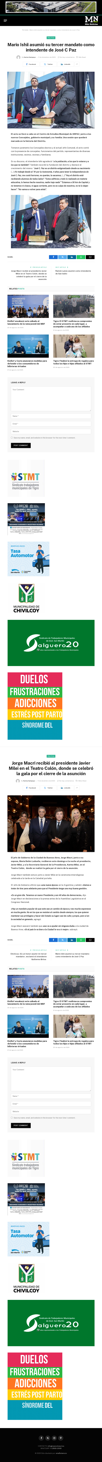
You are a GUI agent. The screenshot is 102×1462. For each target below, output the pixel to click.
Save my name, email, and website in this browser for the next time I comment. (44, 438)
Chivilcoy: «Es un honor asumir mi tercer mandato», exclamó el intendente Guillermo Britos (28, 956)
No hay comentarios (67, 57)
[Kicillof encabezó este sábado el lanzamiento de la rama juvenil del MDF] (28, 306)
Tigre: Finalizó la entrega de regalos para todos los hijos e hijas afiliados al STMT (73, 362)
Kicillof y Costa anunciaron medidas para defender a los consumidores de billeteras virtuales (27, 364)
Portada (25, 30)
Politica (51, 38)
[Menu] (5, 20)
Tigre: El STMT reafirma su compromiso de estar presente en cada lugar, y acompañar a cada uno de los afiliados (72, 324)
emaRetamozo (61, 1453)
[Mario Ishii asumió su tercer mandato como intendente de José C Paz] (51, 100)
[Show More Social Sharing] (77, 64)
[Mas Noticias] (91, 20)
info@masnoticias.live (56, 1446)
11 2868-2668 (55, 1448)
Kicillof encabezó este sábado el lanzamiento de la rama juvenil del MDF (26, 322)
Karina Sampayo (30, 57)
